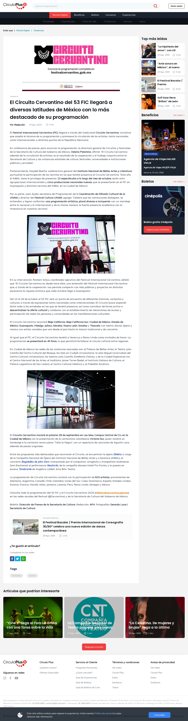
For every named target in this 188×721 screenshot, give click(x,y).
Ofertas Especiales (49, 672)
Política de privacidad (105, 713)
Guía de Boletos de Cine (88, 687)
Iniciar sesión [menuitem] (176, 6)
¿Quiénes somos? (48, 667)
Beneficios (79, 14)
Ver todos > (179, 115)
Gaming (127, 21)
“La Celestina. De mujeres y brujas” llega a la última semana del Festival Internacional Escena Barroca (154, 629)
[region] (94, 21)
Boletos (95, 14)
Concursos (111, 14)
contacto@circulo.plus (55, 703)
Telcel (115, 687)
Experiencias (129, 14)
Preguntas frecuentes (86, 667)
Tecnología (48, 21)
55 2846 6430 (84, 703)
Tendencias (110, 21)
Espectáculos (68, 21)
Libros (142, 21)
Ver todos (117, 667)
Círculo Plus (118, 672)
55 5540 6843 (38, 703)
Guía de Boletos (84, 682)
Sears (115, 677)
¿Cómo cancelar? (84, 672)
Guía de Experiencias (86, 677)
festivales (16, 575)
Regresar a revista (94, 647)
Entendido (159, 715)
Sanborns (117, 682)
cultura (32, 575)
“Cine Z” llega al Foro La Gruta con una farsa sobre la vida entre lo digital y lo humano (32, 627)
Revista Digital (60, 14)
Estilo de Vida (89, 21)
